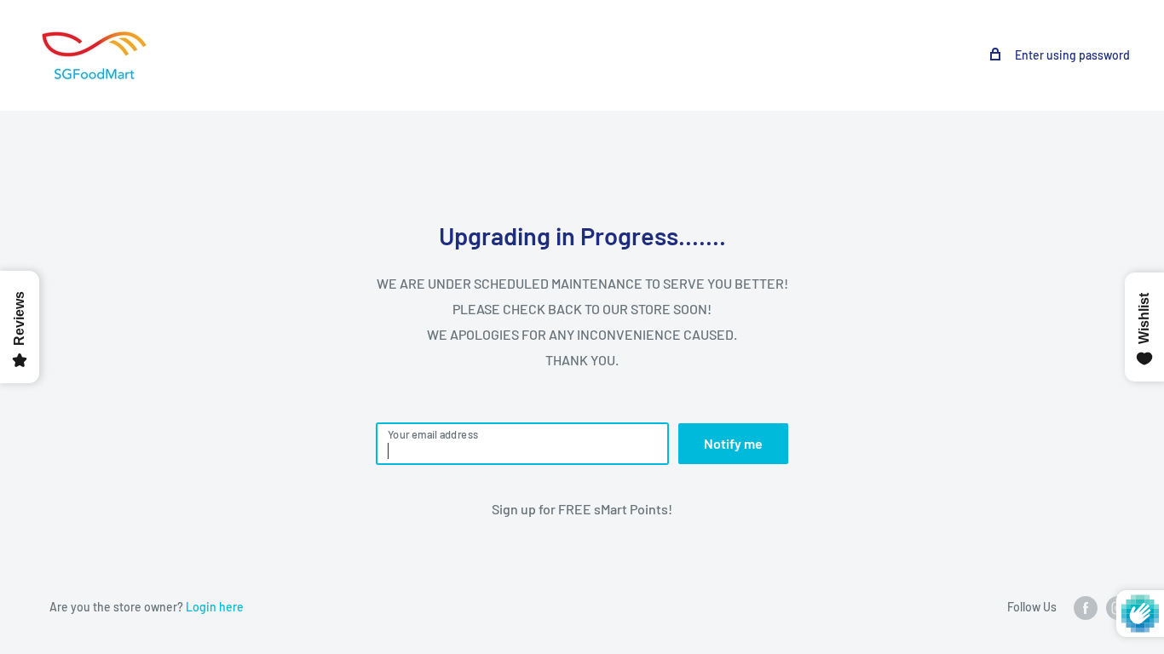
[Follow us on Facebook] (1086, 608)
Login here (215, 607)
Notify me (733, 443)
